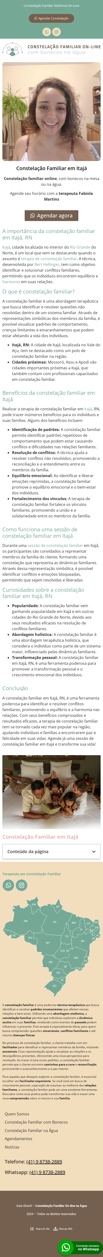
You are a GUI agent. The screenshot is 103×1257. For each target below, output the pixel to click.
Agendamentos (18, 1138)
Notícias (12, 1147)
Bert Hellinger (46, 264)
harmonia (11, 281)
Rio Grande (80, 247)
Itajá (6, 247)
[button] (94, 852)
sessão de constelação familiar (55, 545)
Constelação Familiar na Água (31, 1130)
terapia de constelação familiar (49, 258)
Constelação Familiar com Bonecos (36, 1122)
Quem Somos (17, 1114)
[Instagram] (56, 32)
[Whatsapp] (46, 32)
